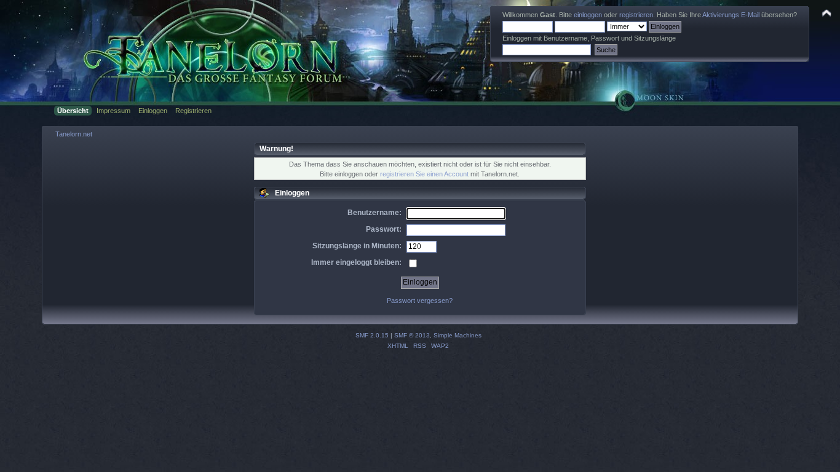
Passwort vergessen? (420, 300)
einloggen (588, 14)
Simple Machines (457, 335)
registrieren (636, 14)
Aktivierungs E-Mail (730, 14)
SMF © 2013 (412, 335)
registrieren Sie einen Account (424, 174)
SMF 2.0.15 (372, 335)
